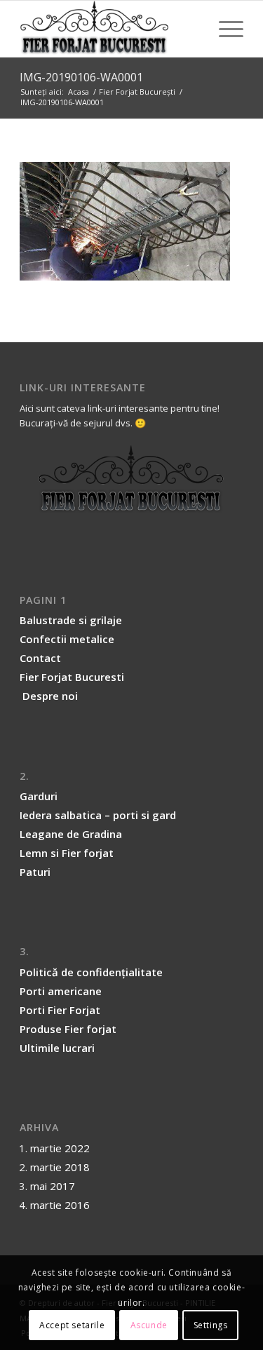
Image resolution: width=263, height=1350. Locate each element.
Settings (211, 1325)
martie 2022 (60, 1148)
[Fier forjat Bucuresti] (109, 29)
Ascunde (149, 1325)
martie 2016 (60, 1205)
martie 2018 (60, 1167)
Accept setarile (71, 1325)
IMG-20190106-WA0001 (81, 77)
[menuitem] (224, 29)
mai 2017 (52, 1186)
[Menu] (224, 29)
